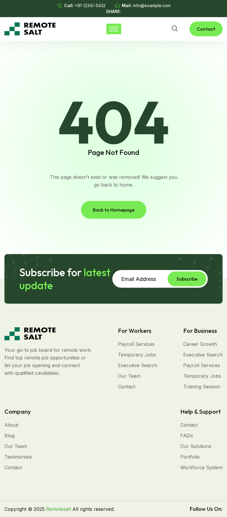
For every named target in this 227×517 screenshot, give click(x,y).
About (11, 425)
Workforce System (201, 467)
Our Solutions (195, 446)
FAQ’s (186, 436)
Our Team (129, 376)
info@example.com (152, 5)
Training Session (201, 387)
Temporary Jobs (137, 355)
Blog (9, 436)
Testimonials (18, 457)
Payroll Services (136, 344)
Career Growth (200, 344)
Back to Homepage (113, 210)
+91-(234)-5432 (90, 5)
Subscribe (186, 279)
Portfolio (190, 457)
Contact (206, 29)
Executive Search (137, 365)
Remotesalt (58, 509)
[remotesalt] (30, 28)
